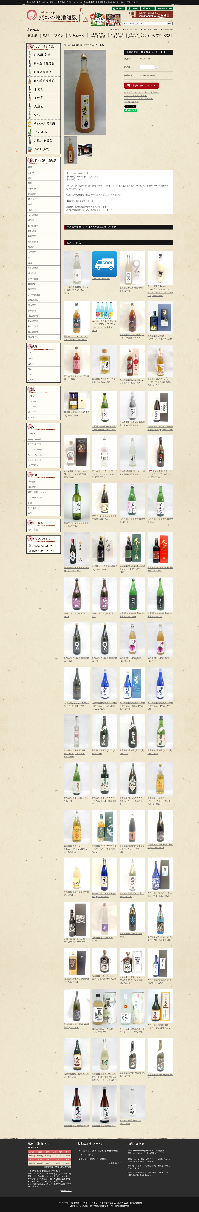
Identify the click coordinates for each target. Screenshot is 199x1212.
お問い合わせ (168, 29)
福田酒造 (32, 310)
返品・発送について (150, 29)
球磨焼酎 (32, 284)
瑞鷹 (30, 167)
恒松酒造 (32, 231)
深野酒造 (32, 289)
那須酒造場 (33, 332)
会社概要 (116, 29)
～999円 (31, 433)
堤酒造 (31, 247)
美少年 (31, 172)
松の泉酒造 (33, 326)
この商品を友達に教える (135, 95)
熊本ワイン (33, 337)
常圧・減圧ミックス (37, 492)
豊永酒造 (32, 305)
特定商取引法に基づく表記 (116, 1203)
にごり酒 (32, 508)
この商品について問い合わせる (138, 98)
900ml (31, 358)
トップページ (63, 1203)
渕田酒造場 (33, 268)
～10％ (31, 396)
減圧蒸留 (32, 487)
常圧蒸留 (32, 481)
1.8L (30, 353)
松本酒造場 (33, 321)
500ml (31, 369)
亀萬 (30, 204)
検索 (170, 23)
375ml (31, 374)
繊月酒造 (32, 273)
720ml (31, 364)
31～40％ (32, 412)
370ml (31, 380)
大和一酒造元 (34, 294)
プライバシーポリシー (91, 1203)
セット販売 (33, 529)
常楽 (30, 263)
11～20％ (32, 401)
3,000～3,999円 (35, 449)
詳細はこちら (66, 1191)
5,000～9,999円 (35, 460)
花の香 (31, 199)
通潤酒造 (32, 194)
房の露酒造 (33, 241)
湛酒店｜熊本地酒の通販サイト (96, 1206)
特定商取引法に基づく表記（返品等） (141, 92)
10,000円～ (33, 465)
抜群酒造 (32, 236)
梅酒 (30, 513)
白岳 (30, 257)
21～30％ (32, 407)
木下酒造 (32, 252)
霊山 (30, 178)
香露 (30, 210)
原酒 (30, 503)
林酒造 (31, 220)
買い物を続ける (131, 101)
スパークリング (35, 497)
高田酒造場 (33, 316)
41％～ (31, 417)
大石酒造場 (33, 215)
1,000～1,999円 (35, 439)
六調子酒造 (33, 279)
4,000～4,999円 (35, 455)
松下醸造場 (33, 226)
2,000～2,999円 (35, 444)
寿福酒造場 (33, 300)
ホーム (67, 45)
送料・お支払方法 (131, 29)
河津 (30, 183)
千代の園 (32, 188)
